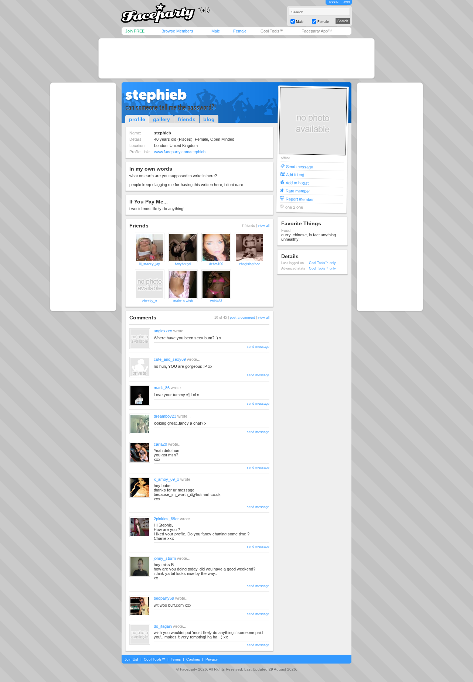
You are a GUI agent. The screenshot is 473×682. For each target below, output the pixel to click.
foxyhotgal (183, 264)
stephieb (156, 94)
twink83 (216, 301)
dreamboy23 (165, 416)
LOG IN (333, 2)
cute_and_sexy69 (170, 359)
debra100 (216, 264)
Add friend (295, 174)
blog (209, 119)
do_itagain (163, 626)
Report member (300, 198)
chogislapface (249, 264)
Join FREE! (135, 31)
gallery (161, 119)
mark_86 (162, 387)
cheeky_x (149, 301)
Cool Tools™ (272, 31)
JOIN (346, 2)
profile (137, 119)
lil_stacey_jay (149, 264)
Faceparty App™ (317, 31)
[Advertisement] (236, 58)
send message (258, 347)
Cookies (193, 659)
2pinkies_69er (166, 519)
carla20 (160, 444)
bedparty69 (164, 598)
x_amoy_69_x (166, 479)
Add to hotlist (297, 182)
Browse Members (177, 31)
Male (215, 31)
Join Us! (131, 659)
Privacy (211, 659)
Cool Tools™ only (322, 263)
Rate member (298, 190)
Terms (176, 659)
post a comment (242, 317)
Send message (299, 166)
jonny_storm (165, 558)
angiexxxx (163, 331)
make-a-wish (183, 301)
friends (186, 119)
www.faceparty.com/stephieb (179, 152)
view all (263, 225)
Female (239, 31)
